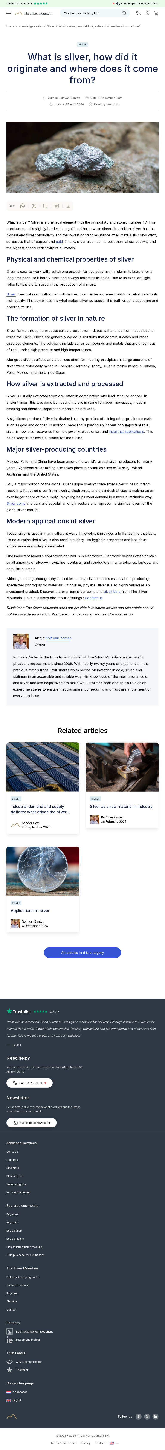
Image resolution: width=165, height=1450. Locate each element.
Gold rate (12, 1159)
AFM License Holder (29, 1361)
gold (59, 241)
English (17, 1400)
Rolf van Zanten (69, 97)
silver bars (112, 591)
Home (10, 26)
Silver (50, 26)
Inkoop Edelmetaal (28, 1339)
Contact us (93, 598)
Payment (12, 1293)
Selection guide (16, 1184)
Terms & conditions (63, 1443)
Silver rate (12, 1168)
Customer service (17, 1285)
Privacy (85, 1443)
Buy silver (12, 1214)
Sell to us (12, 1151)
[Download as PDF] (68, 205)
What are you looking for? (81, 13)
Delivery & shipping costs (22, 1277)
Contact (11, 1309)
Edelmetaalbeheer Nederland (34, 1331)
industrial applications (126, 431)
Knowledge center (30, 26)
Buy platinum (14, 1230)
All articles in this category (82, 952)
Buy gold (12, 1222)
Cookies (100, 1443)
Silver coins (15, 503)
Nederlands (20, 1392)
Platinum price (15, 1176)
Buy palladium (15, 1238)
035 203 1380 (150, 3)
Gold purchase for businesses (25, 1255)
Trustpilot (22, 1369)
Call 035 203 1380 (31, 1083)
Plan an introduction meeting (24, 1246)
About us (12, 1301)
